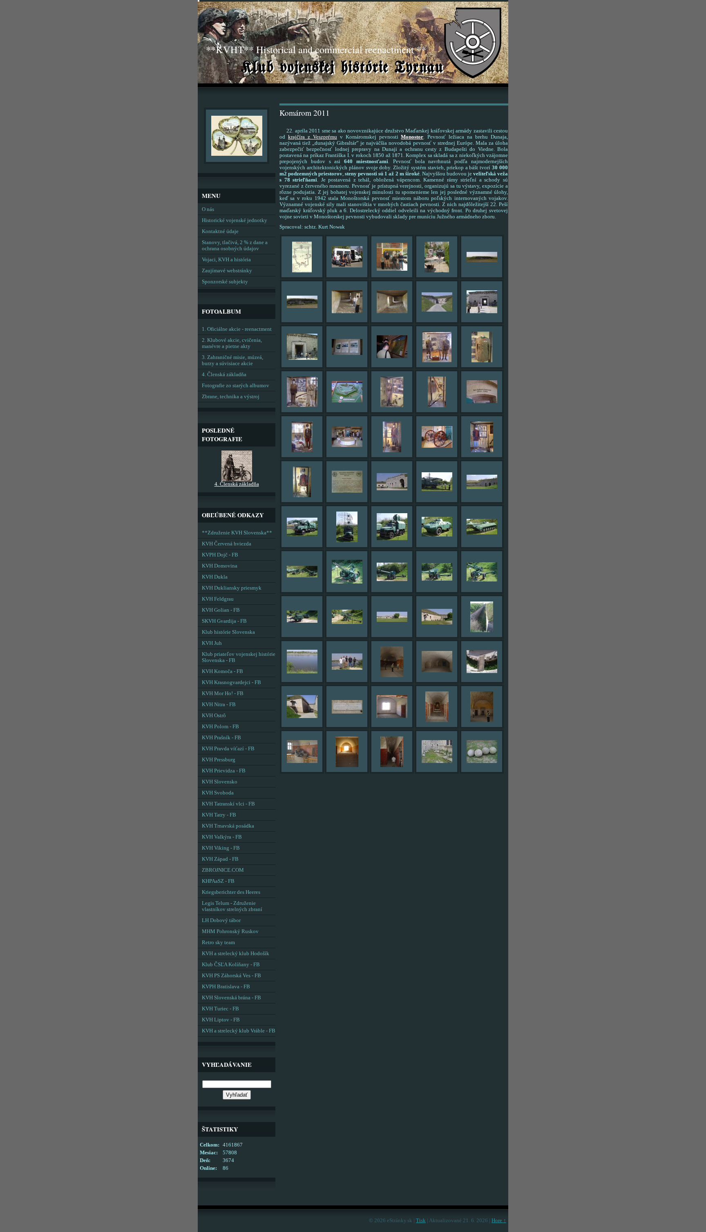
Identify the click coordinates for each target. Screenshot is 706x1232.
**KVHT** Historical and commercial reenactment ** (316, 49)
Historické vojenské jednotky (234, 220)
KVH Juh (212, 643)
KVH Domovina (219, 566)
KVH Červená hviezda (226, 544)
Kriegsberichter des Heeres (231, 892)
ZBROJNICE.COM (223, 870)
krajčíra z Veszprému (312, 137)
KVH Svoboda (218, 793)
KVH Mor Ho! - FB (223, 693)
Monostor (412, 137)
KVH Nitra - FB (219, 704)
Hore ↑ (499, 1220)
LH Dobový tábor (221, 920)
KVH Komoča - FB (222, 671)
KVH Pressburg (218, 760)
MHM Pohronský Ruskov (230, 931)
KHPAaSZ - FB (218, 881)
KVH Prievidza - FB (224, 771)
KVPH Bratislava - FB (226, 987)
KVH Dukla (215, 577)
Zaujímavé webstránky (227, 271)
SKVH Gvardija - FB (224, 621)
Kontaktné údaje (220, 231)
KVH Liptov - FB (221, 1020)
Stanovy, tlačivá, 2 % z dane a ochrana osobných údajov (235, 245)
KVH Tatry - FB (219, 815)
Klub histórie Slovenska (228, 632)
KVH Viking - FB (221, 848)
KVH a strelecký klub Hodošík (235, 953)
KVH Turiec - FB (220, 1009)
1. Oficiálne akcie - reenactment (237, 329)
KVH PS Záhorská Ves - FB (231, 975)
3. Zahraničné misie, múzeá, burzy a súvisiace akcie (232, 360)
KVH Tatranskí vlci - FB (228, 804)
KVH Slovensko (219, 782)
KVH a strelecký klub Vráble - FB (238, 1031)
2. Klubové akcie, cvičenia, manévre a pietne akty (232, 343)
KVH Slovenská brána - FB (231, 998)
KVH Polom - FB (220, 726)
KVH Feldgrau (218, 599)
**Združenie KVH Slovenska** (237, 533)
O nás (208, 209)
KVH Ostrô (214, 715)
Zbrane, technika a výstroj (230, 396)
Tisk (421, 1220)
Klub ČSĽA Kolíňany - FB (231, 964)
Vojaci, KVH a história (226, 260)
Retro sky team (218, 942)
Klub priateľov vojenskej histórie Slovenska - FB (238, 657)
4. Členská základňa (224, 374)
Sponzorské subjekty (225, 282)
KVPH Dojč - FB (220, 555)
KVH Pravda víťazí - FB (228, 749)
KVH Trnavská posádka (228, 826)
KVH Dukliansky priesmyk (231, 588)
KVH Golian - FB (221, 610)
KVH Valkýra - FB (222, 837)
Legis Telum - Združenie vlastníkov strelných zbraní (232, 906)
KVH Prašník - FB (221, 738)
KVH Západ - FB (220, 859)
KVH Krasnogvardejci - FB (231, 682)
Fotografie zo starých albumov (235, 385)
